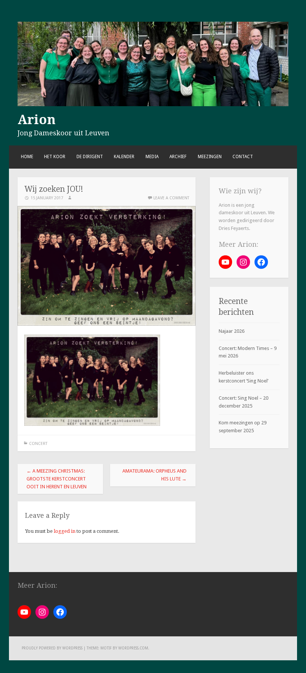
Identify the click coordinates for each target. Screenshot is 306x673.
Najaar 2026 (231, 331)
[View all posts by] (69, 198)
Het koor (54, 156)
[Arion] (153, 104)
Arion (37, 119)
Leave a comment (171, 198)
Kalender (124, 156)
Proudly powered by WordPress (52, 648)
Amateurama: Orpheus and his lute (154, 475)
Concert (38, 443)
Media (152, 156)
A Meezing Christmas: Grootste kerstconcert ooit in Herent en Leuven (56, 478)
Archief (178, 156)
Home (27, 156)
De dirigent (89, 156)
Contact (242, 156)
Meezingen (210, 156)
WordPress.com (133, 648)
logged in (64, 531)
